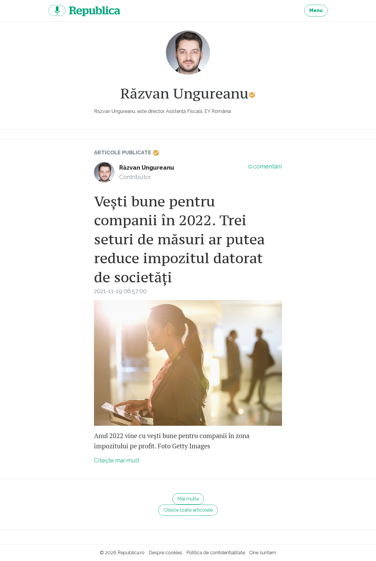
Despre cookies (165, 552)
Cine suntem (262, 552)
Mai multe (188, 499)
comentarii (265, 166)
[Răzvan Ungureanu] (104, 172)
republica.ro (84, 10)
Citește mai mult (116, 460)
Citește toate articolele (188, 510)
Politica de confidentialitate (215, 552)
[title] (188, 53)
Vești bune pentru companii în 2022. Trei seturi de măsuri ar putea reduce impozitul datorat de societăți (179, 239)
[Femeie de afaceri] (188, 363)
